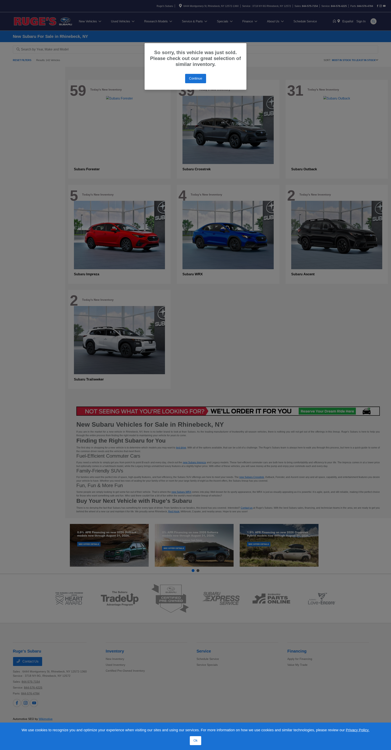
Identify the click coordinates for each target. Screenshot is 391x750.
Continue (195, 78)
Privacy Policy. (357, 730)
